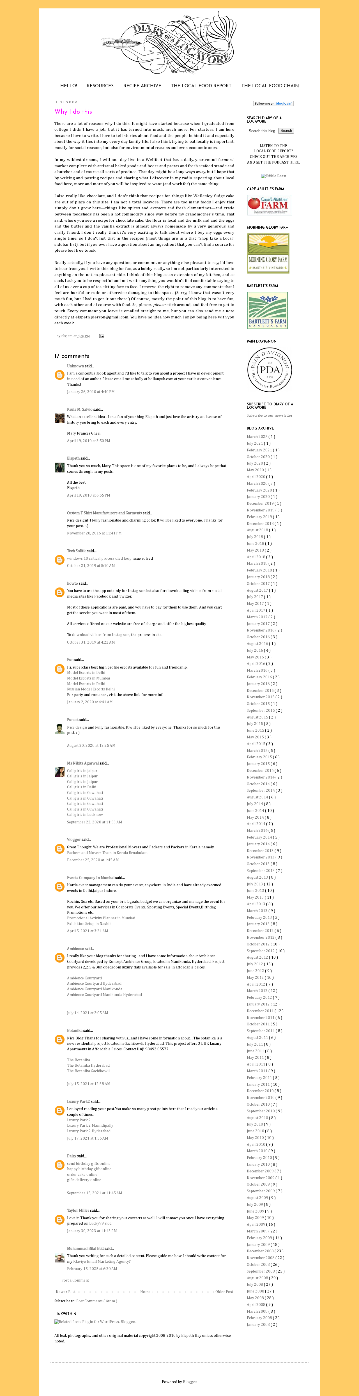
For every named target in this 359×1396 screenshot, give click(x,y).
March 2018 (257, 564)
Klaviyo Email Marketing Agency (101, 1262)
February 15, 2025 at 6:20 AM (92, 1269)
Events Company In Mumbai (91, 878)
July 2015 (255, 724)
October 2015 (259, 704)
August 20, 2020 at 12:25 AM (91, 746)
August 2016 (258, 644)
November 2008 (261, 1258)
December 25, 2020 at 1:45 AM (93, 860)
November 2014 (261, 777)
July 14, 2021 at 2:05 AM (87, 1013)
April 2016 (256, 664)
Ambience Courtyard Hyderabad (94, 984)
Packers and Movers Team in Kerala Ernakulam (107, 853)
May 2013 (256, 897)
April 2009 (256, 1225)
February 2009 (260, 1238)
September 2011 (261, 1031)
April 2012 (256, 984)
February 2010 (260, 1158)
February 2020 (260, 490)
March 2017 (257, 617)
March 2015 (257, 751)
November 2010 (261, 1098)
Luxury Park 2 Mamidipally (90, 1126)
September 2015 (261, 711)
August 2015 (258, 717)
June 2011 (256, 1051)
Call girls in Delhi (81, 787)
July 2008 (255, 1285)
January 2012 (259, 1004)
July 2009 (255, 1205)
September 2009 (261, 1191)
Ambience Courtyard (84, 978)
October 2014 (259, 784)
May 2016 (256, 657)
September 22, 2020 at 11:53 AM (94, 822)
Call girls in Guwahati (85, 793)
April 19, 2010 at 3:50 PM (88, 441)
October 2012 (259, 944)
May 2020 (256, 470)
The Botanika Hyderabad (88, 1065)
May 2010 (256, 1138)
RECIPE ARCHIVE (142, 86)
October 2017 (259, 584)
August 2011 (258, 1038)
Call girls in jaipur (82, 771)
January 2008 (259, 1325)
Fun (70, 660)
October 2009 (259, 1184)
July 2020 (255, 463)
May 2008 (256, 1298)
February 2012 (260, 998)
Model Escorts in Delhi (86, 673)
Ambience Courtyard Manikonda (94, 989)
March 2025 (257, 437)
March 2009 (257, 1231)
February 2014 (260, 837)
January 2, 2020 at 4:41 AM (90, 702)
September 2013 (261, 871)
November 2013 (261, 857)
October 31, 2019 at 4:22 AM (91, 642)
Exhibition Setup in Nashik (89, 924)
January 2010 (259, 1165)
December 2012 (261, 931)
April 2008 (256, 1305)
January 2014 (259, 844)
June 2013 (256, 891)
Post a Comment (75, 1280)
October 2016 (259, 637)
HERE (294, 162)
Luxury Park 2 (79, 1120)
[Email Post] (101, 336)
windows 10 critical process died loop (99, 559)
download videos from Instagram (101, 635)
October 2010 (259, 1104)
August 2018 (258, 530)
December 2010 (261, 1091)
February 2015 (260, 757)
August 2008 (258, 1278)
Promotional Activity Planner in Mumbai (101, 918)
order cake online (82, 1175)
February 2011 (260, 1078)
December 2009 (261, 1171)
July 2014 (255, 804)
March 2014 (257, 831)
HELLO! (68, 86)
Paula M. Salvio (80, 410)
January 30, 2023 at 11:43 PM (92, 1231)
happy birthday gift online (89, 1169)
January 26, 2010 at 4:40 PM (91, 392)
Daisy (72, 1156)
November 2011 (261, 1018)
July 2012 (255, 964)
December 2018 (261, 524)
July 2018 (255, 537)
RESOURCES (100, 86)
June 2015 (256, 731)
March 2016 (257, 670)
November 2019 (261, 510)
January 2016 (259, 684)
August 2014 (258, 797)
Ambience (76, 949)
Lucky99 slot (100, 1223)
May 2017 (256, 604)
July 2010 (255, 1124)
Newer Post (65, 1292)
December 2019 (261, 504)
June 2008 (256, 1291)
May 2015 (256, 737)
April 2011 (256, 1064)
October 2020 (259, 457)
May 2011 (256, 1058)
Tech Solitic (77, 551)
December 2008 (261, 1251)
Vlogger (74, 840)
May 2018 (256, 550)
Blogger (190, 1382)
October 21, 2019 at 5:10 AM (91, 566)
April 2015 (256, 744)
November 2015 (261, 697)
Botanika (75, 1031)
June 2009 (256, 1211)
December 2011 (261, 1011)
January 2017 (259, 624)
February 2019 (260, 517)
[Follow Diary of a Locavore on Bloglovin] (273, 105)
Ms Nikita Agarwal (83, 763)
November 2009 (261, 1178)
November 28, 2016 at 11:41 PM (94, 533)
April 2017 (256, 610)
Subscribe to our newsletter (270, 415)
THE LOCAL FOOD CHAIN (270, 86)
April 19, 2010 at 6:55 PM (88, 495)
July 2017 (255, 597)
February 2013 (260, 918)
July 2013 (255, 884)
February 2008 (260, 1318)
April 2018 (256, 557)
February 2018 (260, 570)
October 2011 (259, 1024)
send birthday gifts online (89, 1164)
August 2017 (258, 591)
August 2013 (258, 878)
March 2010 (257, 1151)
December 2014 (261, 771)
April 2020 (256, 477)
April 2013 (256, 904)
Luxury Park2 (79, 1102)
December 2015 (261, 691)
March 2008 (257, 1312)
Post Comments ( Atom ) (96, 1301)
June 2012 (256, 971)
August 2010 (258, 1118)
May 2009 (256, 1218)
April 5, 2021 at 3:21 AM (87, 931)
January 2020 (259, 497)
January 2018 (259, 577)
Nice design (77, 727)
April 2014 (256, 824)
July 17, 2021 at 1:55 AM (87, 1138)
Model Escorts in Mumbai (88, 678)
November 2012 (261, 938)
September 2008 (261, 1271)
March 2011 (257, 1071)
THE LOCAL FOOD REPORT (201, 86)
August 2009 (258, 1198)
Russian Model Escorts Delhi (91, 689)
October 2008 (259, 1265)
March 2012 (257, 991)
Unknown (76, 366)
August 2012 (258, 957)
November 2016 (261, 630)
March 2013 (257, 911)
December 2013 (261, 851)
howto (73, 584)
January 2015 (259, 764)
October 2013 (259, 864)
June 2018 (256, 544)
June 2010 (256, 1131)
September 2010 (261, 1111)
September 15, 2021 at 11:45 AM (94, 1193)
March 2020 (257, 484)
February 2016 (260, 677)
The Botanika (78, 1060)
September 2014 (261, 791)
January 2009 (259, 1245)
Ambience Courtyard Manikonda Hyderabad (104, 995)
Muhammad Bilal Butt (86, 1249)
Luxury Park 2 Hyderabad (89, 1131)
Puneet (73, 720)
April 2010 (256, 1145)
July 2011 (255, 1044)
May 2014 (256, 817)
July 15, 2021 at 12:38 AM (89, 1084)
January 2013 (259, 924)
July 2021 (255, 444)
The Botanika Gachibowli (88, 1071)
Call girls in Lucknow (85, 815)
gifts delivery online (84, 1180)
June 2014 (256, 811)
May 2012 (256, 978)
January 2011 (259, 1085)
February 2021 (260, 450)
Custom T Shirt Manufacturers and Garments (105, 513)
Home (145, 1292)
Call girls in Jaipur (82, 776)
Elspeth (73, 458)
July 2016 (255, 651)
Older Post (224, 1292)
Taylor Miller (78, 1211)
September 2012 (261, 951)
